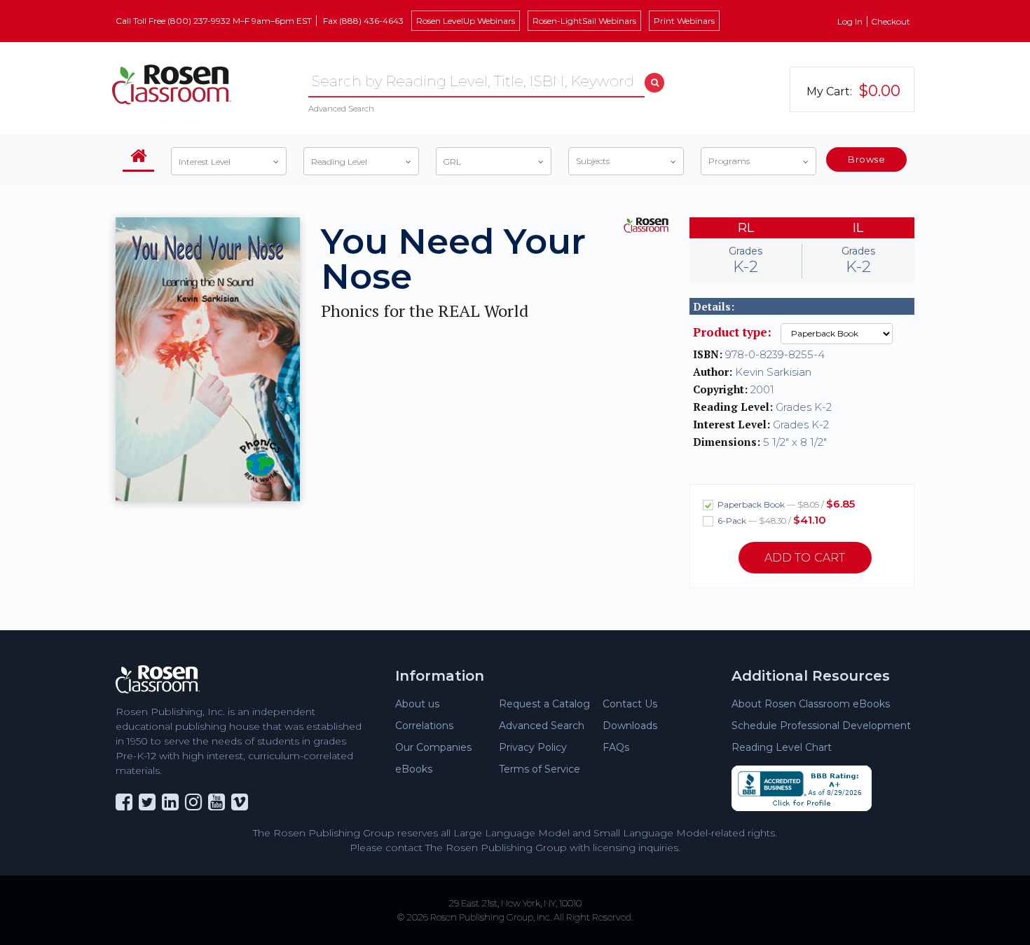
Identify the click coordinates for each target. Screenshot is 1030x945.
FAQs (616, 747)
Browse (866, 159)
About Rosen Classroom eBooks (811, 704)
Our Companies (433, 747)
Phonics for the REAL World (424, 311)
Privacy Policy (533, 747)
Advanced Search (341, 108)
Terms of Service (539, 769)
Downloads (630, 725)
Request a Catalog (544, 704)
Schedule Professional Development (821, 725)
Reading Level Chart (782, 747)
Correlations (424, 725)
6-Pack (770, 519)
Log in (850, 21)
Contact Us (630, 704)
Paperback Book (785, 503)
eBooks (413, 769)
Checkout (890, 21)
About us (417, 704)
